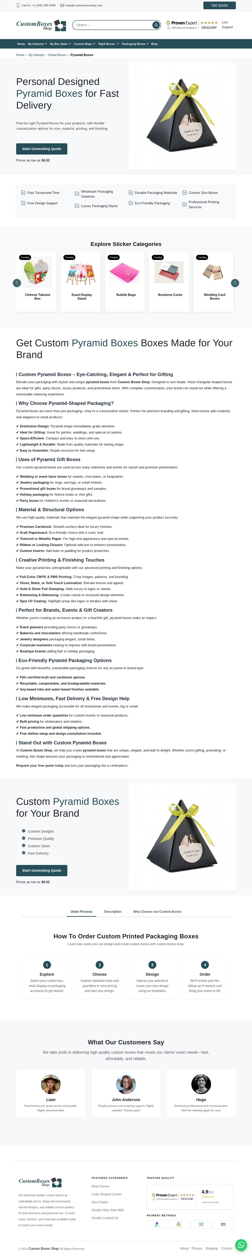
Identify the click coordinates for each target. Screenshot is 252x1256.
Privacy (197, 1248)
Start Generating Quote (41, 149)
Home (20, 55)
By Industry (36, 55)
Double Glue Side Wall (108, 1210)
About (184, 1248)
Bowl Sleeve (100, 1186)
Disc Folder (100, 1202)
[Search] (156, 25)
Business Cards (170, 294)
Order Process (81, 911)
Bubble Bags (126, 294)
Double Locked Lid (105, 1218)
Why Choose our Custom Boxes (157, 911)
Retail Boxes (57, 55)
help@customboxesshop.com (84, 5)
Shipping (211, 1248)
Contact (226, 1248)
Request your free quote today (40, 765)
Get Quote (219, 5)
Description (112, 911)
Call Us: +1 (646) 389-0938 (39, 5)
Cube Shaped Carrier (107, 1194)
